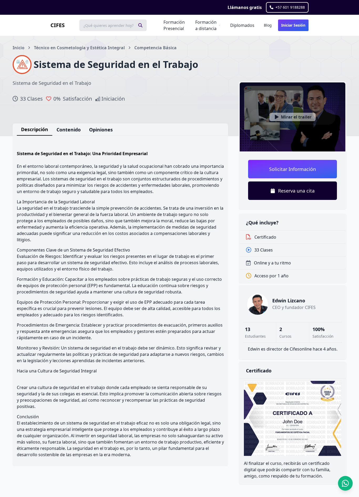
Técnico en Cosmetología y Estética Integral (79, 48)
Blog (268, 25)
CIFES (57, 25)
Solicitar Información (292, 169)
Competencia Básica (155, 48)
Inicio (18, 48)
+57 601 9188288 (290, 7)
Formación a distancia (206, 25)
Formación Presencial (174, 25)
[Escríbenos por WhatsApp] (345, 483)
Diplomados (242, 25)
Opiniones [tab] (101, 129)
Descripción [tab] (34, 129)
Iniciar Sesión (293, 25)
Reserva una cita (296, 191)
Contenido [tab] (69, 129)
